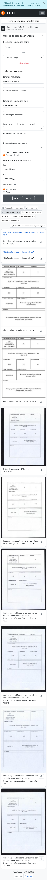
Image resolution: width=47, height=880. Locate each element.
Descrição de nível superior (14, 90)
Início (5, 165)
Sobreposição (11, 189)
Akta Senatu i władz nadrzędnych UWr (18, 252)
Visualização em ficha (12, 212)
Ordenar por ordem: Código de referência (17, 216)
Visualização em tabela (32, 212)
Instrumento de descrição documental (19, 124)
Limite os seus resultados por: (23, 20)
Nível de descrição (10, 105)
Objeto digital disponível (13, 115)
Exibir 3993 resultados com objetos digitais (29, 226)
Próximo (28, 876)
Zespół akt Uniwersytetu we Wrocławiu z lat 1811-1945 (23, 233)
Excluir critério (24, 63)
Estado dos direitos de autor (15, 133)
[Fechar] (44, 3)
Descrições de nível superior (17, 152)
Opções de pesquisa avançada (18, 35)
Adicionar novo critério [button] (14, 71)
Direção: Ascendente (10, 221)
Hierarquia (33, 208)
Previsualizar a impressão (14, 208)
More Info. (36, 6)
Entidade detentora (11, 81)
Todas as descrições (14, 155)
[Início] (9, 13)
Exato (8, 192)
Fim (4, 174)
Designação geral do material (15, 143)
